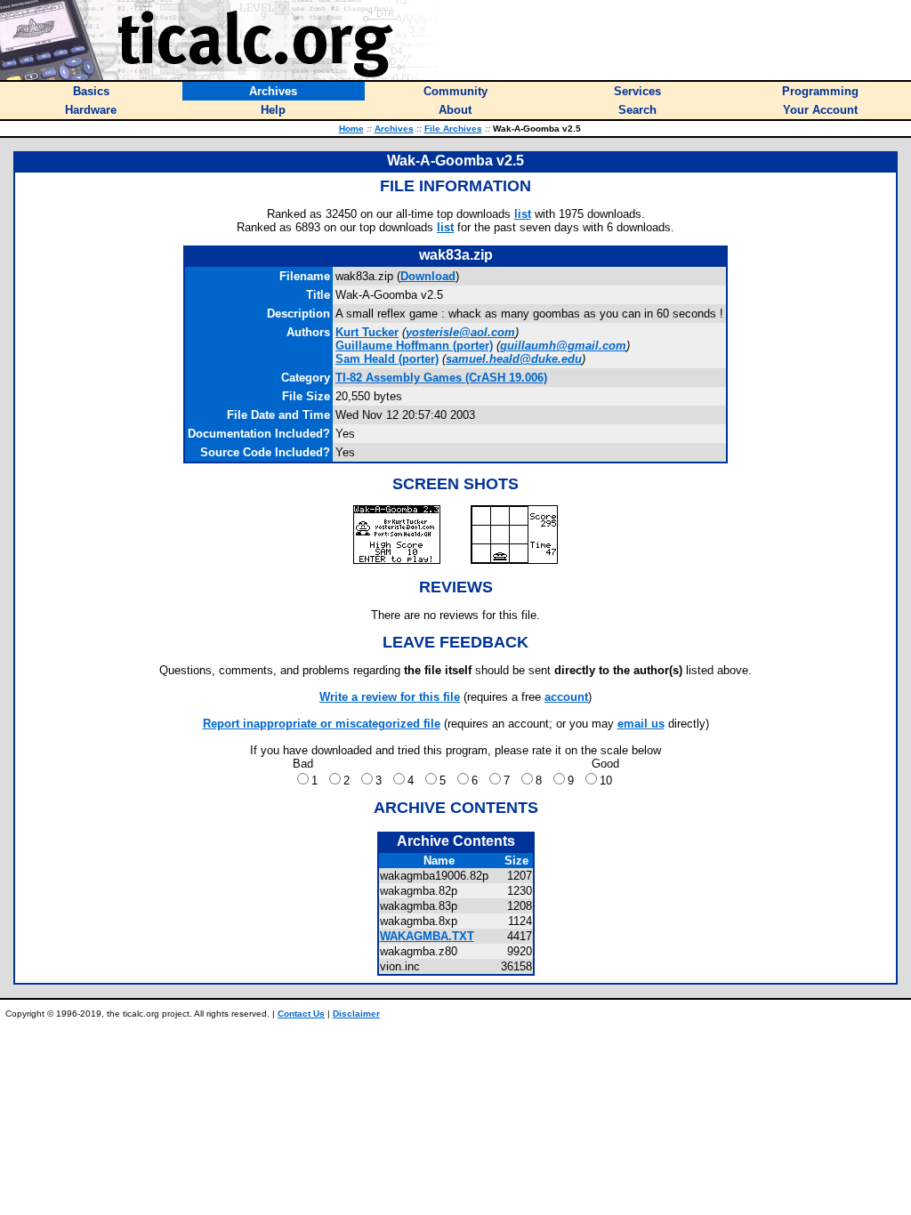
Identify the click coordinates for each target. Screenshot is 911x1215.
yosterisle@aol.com (460, 332)
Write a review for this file (389, 697)
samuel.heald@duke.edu (514, 359)
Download (428, 276)
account (566, 697)
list (522, 214)
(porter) (414, 345)
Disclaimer (356, 1013)
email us (641, 723)
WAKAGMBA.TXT (427, 936)
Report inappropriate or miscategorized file (321, 723)
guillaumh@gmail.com (563, 345)
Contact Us (301, 1013)
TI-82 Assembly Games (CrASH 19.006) (441, 377)
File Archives (453, 128)
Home (351, 128)
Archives (394, 128)
